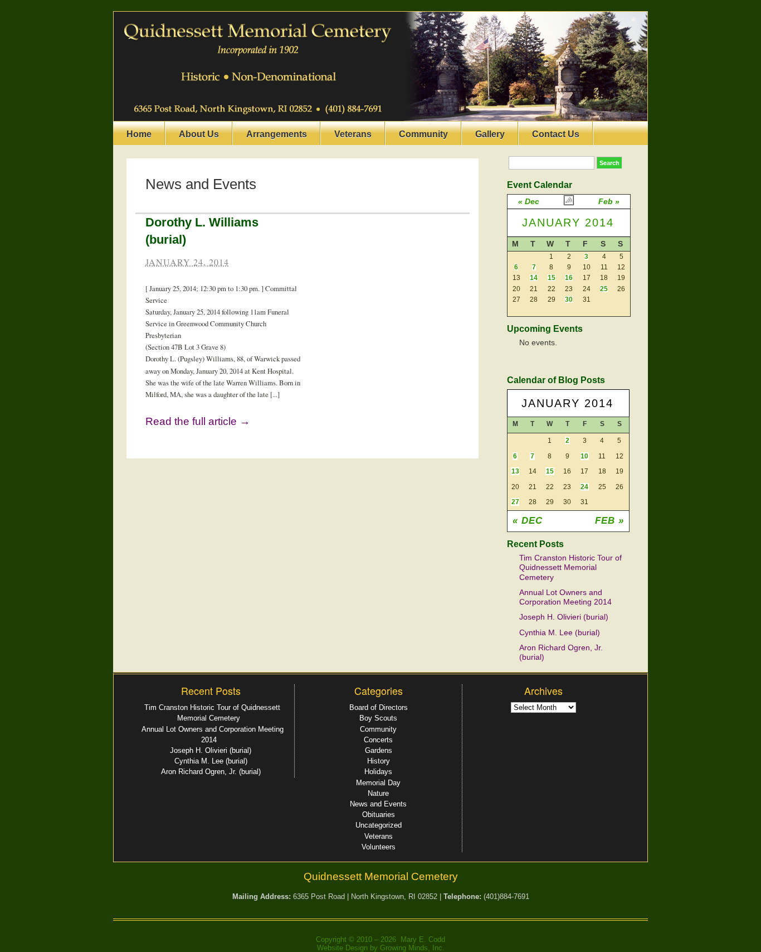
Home (139, 134)
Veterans (353, 134)
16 (569, 277)
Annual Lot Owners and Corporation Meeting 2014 (565, 597)
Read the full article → (197, 421)
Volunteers (379, 847)
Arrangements (276, 134)
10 (584, 456)
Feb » (608, 201)
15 (551, 277)
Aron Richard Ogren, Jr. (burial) (211, 771)
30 (569, 299)
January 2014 (568, 222)
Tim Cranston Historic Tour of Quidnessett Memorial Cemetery (570, 567)
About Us (199, 134)
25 (604, 289)
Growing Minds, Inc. (412, 948)
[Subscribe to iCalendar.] (569, 203)
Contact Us (555, 134)
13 (515, 471)
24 (584, 487)
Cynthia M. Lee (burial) (559, 632)
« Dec (528, 201)
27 (515, 502)
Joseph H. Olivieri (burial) (563, 616)
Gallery (490, 134)
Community (423, 134)
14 (534, 277)
